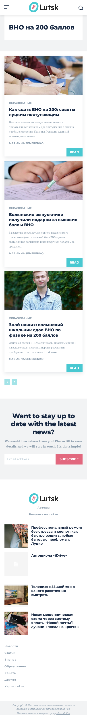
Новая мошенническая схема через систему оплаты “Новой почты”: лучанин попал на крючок (55, 620)
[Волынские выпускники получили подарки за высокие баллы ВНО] (43, 180)
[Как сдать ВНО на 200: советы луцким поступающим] (43, 75)
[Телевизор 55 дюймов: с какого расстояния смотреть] (16, 595)
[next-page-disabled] (14, 382)
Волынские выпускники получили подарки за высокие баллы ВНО (43, 220)
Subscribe (69, 459)
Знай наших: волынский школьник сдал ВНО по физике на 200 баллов (36, 330)
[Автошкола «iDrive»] (16, 564)
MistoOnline (63, 713)
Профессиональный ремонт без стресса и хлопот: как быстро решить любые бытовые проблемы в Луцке (57, 535)
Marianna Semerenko (26, 143)
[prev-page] (7, 382)
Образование (20, 103)
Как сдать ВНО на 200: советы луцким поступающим (42, 112)
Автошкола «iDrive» (49, 555)
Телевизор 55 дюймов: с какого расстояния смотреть (53, 591)
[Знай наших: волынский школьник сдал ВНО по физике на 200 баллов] (43, 290)
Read (74, 152)
